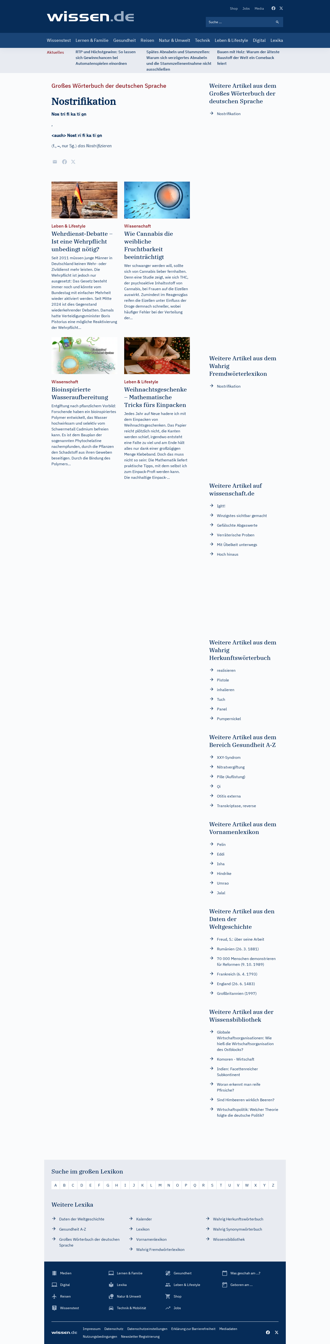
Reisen (147, 40)
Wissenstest (59, 40)
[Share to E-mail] (54, 161)
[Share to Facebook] (64, 161)
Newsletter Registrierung (140, 1336)
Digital (259, 40)
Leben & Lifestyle (231, 40)
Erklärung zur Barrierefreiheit (193, 1329)
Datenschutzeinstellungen (147, 1329)
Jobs (246, 8)
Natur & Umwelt (174, 40)
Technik (202, 40)
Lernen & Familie (92, 40)
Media (259, 8)
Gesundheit (124, 40)
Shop (234, 8)
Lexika (277, 40)
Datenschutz (113, 1329)
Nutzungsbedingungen (100, 1336)
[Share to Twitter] (73, 161)
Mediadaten (228, 1329)
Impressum (91, 1329)
